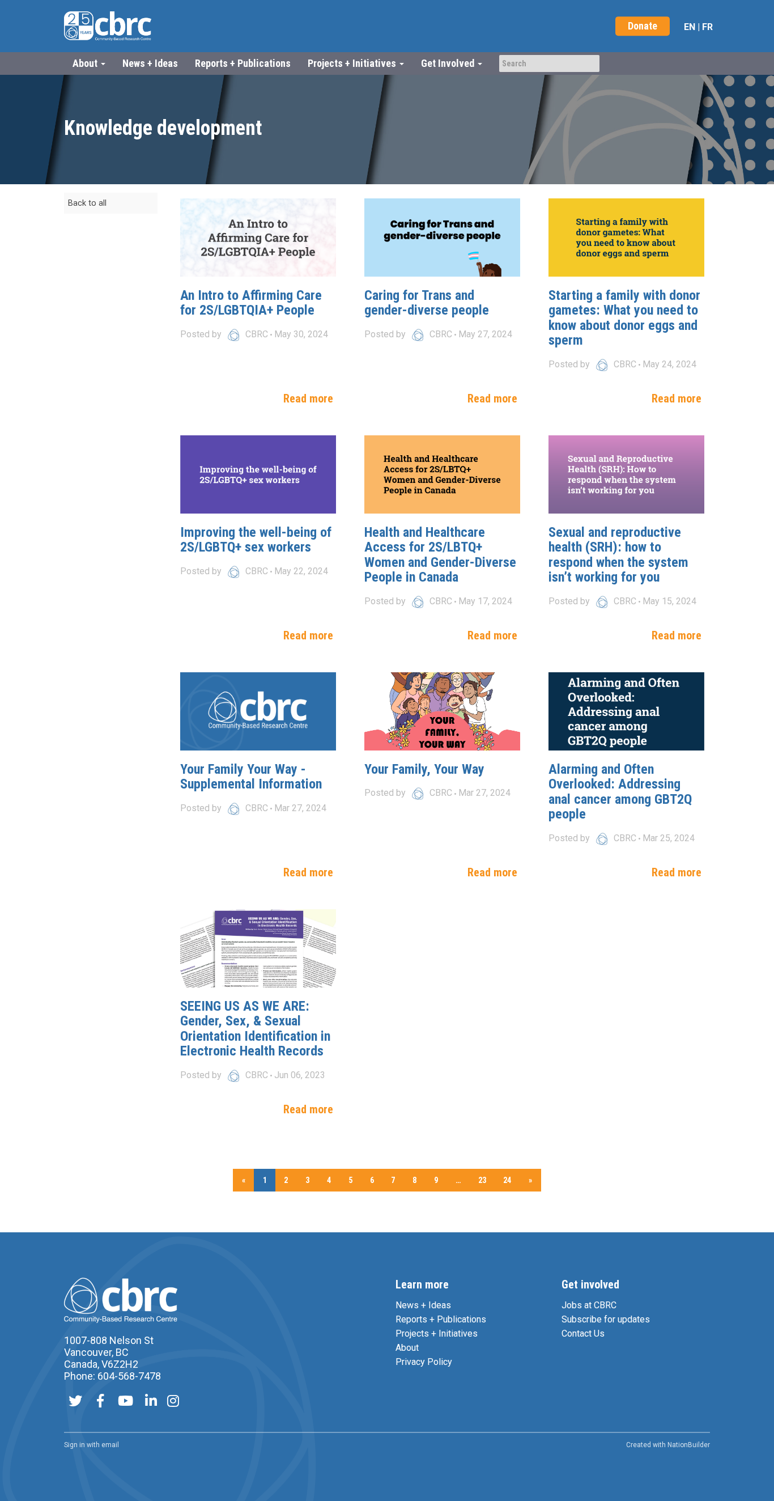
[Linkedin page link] (151, 1402)
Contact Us (583, 1333)
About (407, 1347)
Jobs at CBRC (589, 1305)
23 (482, 1180)
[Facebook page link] (100, 1402)
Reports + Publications (243, 63)
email (110, 1445)
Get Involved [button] (449, 63)
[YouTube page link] (125, 1402)
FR (707, 27)
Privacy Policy (423, 1361)
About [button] (86, 63)
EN (689, 27)
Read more (308, 398)
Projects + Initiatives (436, 1333)
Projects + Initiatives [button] (353, 63)
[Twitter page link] (75, 1402)
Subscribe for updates (606, 1319)
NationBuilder (688, 1445)
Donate (642, 26)
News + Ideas (150, 63)
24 (507, 1180)
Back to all (87, 203)
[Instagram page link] (173, 1402)
